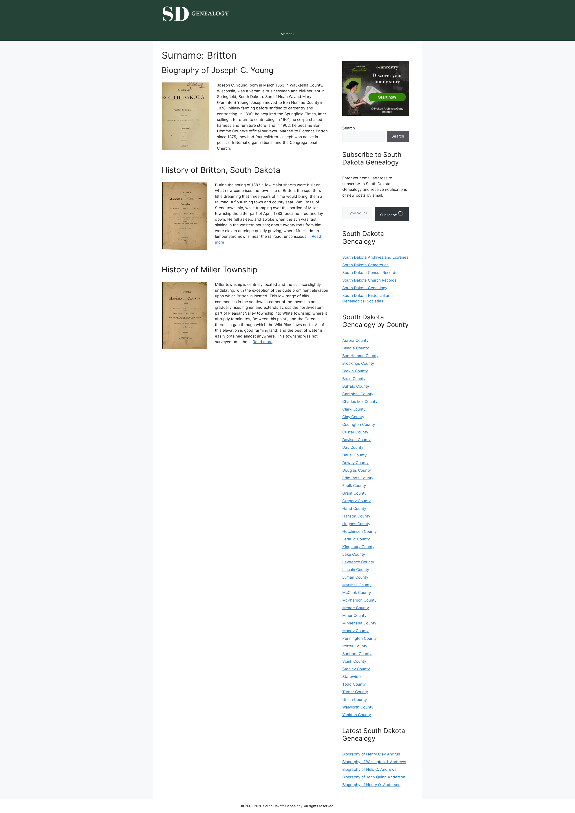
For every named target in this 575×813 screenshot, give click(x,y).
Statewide (351, 676)
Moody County (355, 631)
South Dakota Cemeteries (365, 265)
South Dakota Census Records (369, 272)
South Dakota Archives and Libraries (375, 257)
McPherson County (359, 600)
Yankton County (356, 715)
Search (348, 128)
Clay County (353, 417)
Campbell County (357, 394)
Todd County (354, 684)
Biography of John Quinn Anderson (373, 777)
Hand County (354, 508)
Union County (354, 699)
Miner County (354, 615)
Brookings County (358, 363)
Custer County (355, 432)
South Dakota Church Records (369, 280)
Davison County (356, 440)
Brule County (353, 378)
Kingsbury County (358, 546)
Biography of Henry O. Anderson (371, 784)
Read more (262, 342)
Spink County (354, 661)
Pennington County (359, 638)
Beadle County (355, 348)
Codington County (358, 424)
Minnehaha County (359, 623)
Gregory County (356, 501)
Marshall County (357, 585)
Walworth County (357, 707)
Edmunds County (357, 478)
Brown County (355, 371)
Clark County (353, 409)
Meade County (355, 608)
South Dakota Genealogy (364, 288)
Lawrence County (358, 562)
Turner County (355, 692)
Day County (352, 447)
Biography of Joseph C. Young (217, 70)
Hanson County (356, 516)
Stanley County (356, 669)
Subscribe (389, 215)
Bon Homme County (360, 355)
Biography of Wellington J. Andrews (374, 762)
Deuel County (354, 455)
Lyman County (355, 577)
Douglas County (356, 470)
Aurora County (355, 340)
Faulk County (354, 485)
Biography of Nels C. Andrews (369, 769)
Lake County (353, 554)
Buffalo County (355, 386)
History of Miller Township (209, 269)
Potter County (354, 646)
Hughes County (356, 524)
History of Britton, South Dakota (221, 170)
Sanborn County (357, 653)
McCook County (356, 592)
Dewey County (355, 462)
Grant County (354, 493)
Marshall (287, 34)
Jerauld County (356, 539)
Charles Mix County (359, 401)
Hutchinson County (359, 531)
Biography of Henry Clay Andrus (371, 754)
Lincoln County (355, 569)
